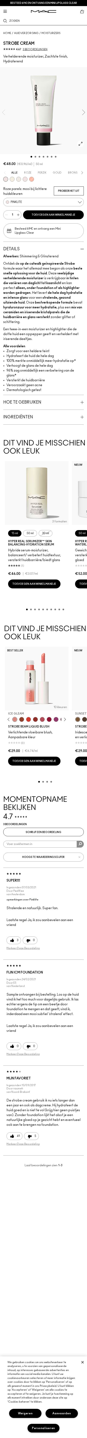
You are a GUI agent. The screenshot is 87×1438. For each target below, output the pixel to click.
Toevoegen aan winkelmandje (53, 215)
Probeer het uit (69, 191)
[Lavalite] (21, 719)
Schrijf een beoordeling (43, 832)
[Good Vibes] (49, 719)
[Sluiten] (82, 1362)
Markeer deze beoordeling (23, 948)
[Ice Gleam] (14, 719)
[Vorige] (9, 719)
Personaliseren (43, 1428)
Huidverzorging (26, 33)
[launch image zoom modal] (80, 144)
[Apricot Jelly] (28, 719)
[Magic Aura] (56, 719)
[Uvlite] (25, 179)
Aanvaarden (61, 1413)
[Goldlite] (12, 179)
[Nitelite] (42, 719)
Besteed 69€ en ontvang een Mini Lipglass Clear (43, 3)
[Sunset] (77, 719)
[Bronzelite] (18, 179)
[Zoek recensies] (80, 844)
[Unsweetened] (35, 719)
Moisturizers (51, 33)
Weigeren (25, 1413)
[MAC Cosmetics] (43, 11)
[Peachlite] (31, 179)
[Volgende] (64, 719)
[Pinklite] (5, 179)
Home (7, 33)
